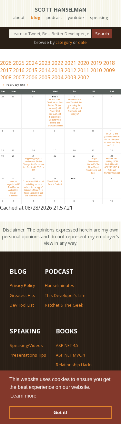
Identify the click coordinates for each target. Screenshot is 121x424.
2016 (19, 70)
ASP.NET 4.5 (67, 345)
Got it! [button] (60, 412)
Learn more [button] (23, 396)
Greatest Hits (22, 295)
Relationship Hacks (74, 365)
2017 (6, 70)
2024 (31, 62)
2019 (96, 62)
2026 (6, 62)
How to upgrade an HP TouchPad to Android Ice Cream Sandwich (13, 188)
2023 (44, 62)
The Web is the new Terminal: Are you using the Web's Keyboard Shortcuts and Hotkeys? (74, 106)
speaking (99, 17)
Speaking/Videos (26, 345)
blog (36, 17)
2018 (109, 62)
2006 (31, 77)
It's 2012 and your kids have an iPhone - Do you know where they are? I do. (112, 139)
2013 (57, 70)
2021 (70, 62)
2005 (44, 77)
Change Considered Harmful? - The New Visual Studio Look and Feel (93, 165)
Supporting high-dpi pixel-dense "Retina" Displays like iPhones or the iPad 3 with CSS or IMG (33, 164)
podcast (54, 17)
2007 (19, 77)
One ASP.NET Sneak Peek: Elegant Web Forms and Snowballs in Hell (55, 120)
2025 (19, 62)
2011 (83, 70)
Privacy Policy (22, 285)
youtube (76, 17)
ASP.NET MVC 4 (70, 355)
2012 (70, 70)
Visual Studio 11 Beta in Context (54, 183)
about (19, 17)
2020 (83, 62)
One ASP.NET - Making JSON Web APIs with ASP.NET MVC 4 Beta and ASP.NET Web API (112, 165)
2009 (109, 70)
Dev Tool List (22, 305)
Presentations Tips (28, 355)
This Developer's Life (65, 295)
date (82, 42)
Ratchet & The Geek (64, 305)
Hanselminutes (59, 285)
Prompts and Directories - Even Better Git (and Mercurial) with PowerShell (55, 105)
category (63, 42)
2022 (57, 62)
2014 (44, 70)
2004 (57, 77)
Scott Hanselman (60, 9)
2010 (96, 70)
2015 (31, 70)
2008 (6, 77)
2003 (70, 77)
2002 (83, 77)
